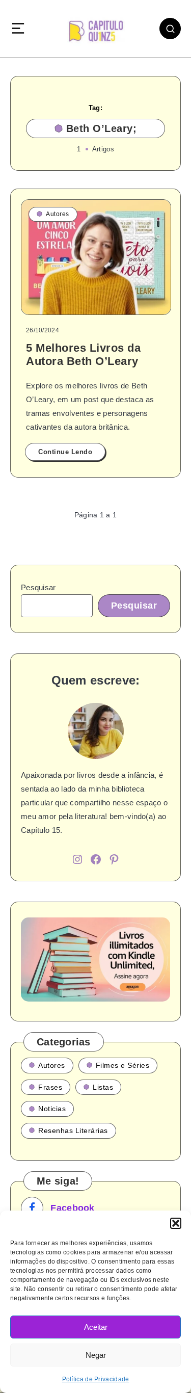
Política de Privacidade (95, 1379)
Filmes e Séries (123, 1065)
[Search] (170, 28)
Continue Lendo (65, 452)
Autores (57, 214)
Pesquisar (38, 587)
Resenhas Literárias (73, 1130)
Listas (103, 1087)
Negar (96, 1355)
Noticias (52, 1109)
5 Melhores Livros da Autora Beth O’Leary (83, 354)
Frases (50, 1087)
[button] (176, 1223)
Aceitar (95, 1327)
